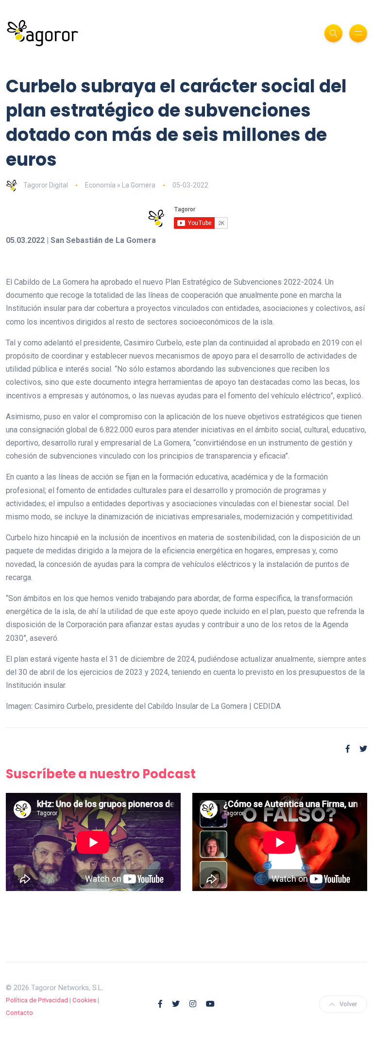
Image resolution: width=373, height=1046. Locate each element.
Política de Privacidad (37, 1000)
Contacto (19, 1012)
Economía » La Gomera (120, 185)
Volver (348, 1004)
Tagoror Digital (45, 185)
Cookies (84, 1000)
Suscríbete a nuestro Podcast (101, 774)
